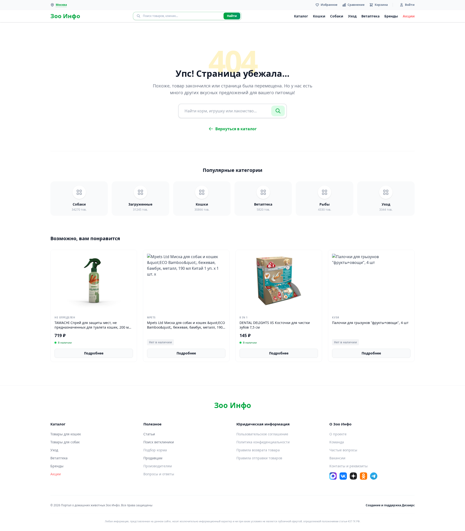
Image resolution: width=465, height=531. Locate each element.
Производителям (157, 466)
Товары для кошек (65, 434)
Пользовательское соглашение (262, 434)
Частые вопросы (343, 450)
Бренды (391, 16)
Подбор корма (155, 450)
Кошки (319, 16)
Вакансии (337, 458)
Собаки (336, 16)
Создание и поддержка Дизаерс (390, 505)
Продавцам (152, 458)
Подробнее (93, 353)
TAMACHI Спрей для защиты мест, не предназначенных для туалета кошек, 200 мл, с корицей (93, 327)
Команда (336, 442)
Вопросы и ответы (158, 474)
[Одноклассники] (363, 476)
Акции (409, 16)
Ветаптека (370, 16)
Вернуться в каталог (236, 128)
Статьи (149, 434)
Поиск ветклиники (158, 442)
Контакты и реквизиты (348, 466)
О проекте (338, 434)
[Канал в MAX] (333, 476)
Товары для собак (65, 442)
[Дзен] (353, 476)
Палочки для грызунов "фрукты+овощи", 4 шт (370, 322)
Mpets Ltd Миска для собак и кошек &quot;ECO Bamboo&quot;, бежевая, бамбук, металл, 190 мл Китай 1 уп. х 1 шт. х (186, 327)
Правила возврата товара (258, 450)
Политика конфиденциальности (263, 442)
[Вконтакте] (343, 476)
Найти (232, 16)
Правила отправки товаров (259, 458)
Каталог (301, 16)
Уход (352, 16)
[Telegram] (373, 476)
